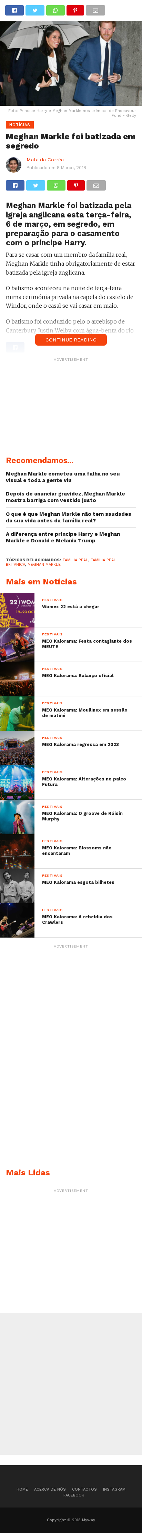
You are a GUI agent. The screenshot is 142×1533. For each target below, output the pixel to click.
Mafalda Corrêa (45, 159)
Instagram (114, 1489)
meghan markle (44, 564)
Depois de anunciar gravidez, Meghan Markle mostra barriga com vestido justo (65, 497)
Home (22, 1489)
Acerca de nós (50, 1489)
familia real (75, 560)
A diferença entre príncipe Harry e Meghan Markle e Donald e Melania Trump (63, 537)
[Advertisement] (71, 408)
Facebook (73, 1495)
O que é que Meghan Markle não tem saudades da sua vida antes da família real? (68, 517)
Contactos (84, 1489)
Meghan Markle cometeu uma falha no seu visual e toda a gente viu (63, 477)
